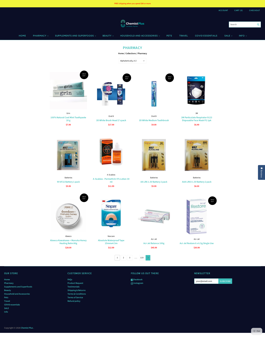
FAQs (69, 279)
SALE (227, 35)
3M (196, 113)
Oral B (111, 116)
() (238, 10)
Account (223, 10)
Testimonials (73, 286)
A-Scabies (111, 174)
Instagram (138, 283)
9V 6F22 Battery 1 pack (68, 182)
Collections (130, 53)
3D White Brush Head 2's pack (111, 120)
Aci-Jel (154, 239)
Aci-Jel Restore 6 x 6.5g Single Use (197, 243)
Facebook (137, 279)
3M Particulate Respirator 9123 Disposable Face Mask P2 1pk (196, 119)
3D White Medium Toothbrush (154, 120)
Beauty (107, 35)
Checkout (254, 10)
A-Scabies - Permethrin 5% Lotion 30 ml (111, 180)
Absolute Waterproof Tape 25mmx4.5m (111, 242)
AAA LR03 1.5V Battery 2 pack (196, 182)
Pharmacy (39, 35)
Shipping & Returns (76, 290)
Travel (183, 35)
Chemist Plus (27, 327)
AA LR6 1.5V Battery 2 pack (154, 182)
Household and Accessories (139, 35)
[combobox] (245, 24)
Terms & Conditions (76, 293)
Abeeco (68, 236)
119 (142, 257)
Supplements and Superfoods (74, 35)
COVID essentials (206, 35)
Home (22, 35)
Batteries (68, 177)
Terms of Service (75, 297)
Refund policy (73, 301)
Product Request (75, 283)
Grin (68, 113)
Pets (169, 35)
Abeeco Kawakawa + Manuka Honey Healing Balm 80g (68, 242)
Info (242, 35)
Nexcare (111, 236)
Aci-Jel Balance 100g (153, 243)
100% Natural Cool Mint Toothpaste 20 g (68, 119)
